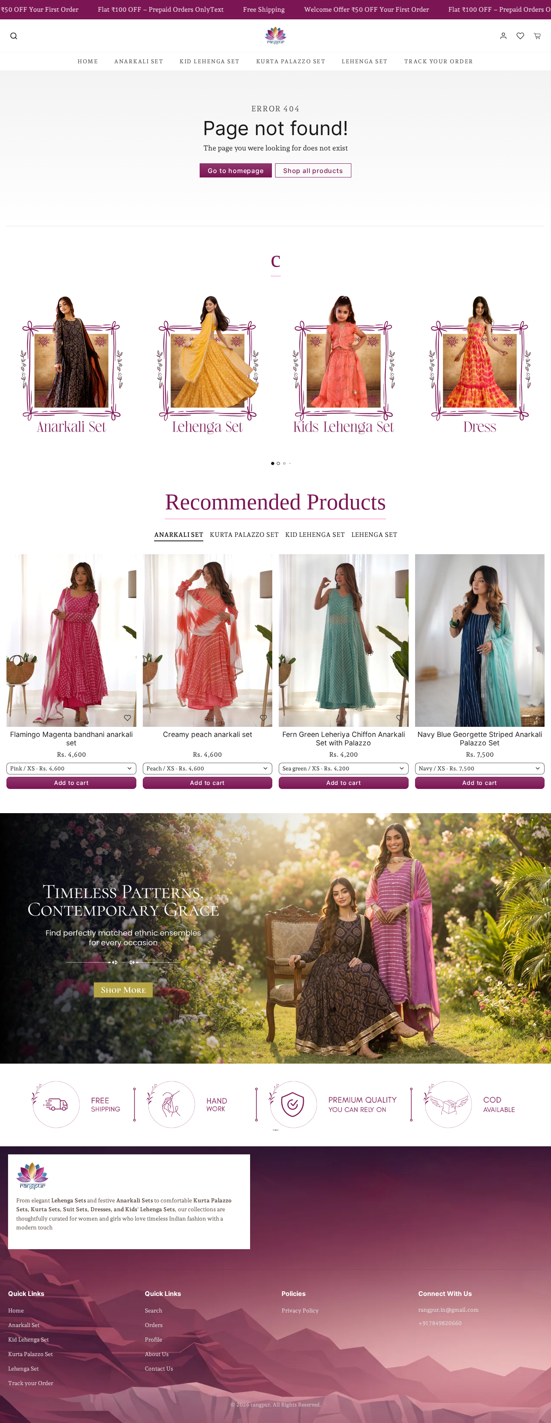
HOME (87, 61)
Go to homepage (235, 171)
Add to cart (71, 782)
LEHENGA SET (365, 61)
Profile (153, 1339)
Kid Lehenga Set (28, 1339)
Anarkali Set (24, 1325)
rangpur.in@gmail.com (448, 1309)
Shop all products (313, 171)
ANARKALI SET (138, 61)
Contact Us (159, 1368)
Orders (154, 1325)
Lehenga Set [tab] (374, 534)
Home (16, 1310)
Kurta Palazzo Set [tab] (244, 534)
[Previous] (14, 640)
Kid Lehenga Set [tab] (315, 534)
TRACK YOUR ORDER (439, 61)
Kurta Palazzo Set (30, 1354)
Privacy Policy (300, 1310)
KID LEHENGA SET (209, 61)
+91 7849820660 (440, 1323)
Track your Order (30, 1383)
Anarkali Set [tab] (178, 534)
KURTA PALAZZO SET (291, 61)
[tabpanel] (275, 684)
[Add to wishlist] (127, 718)
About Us (157, 1354)
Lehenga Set (23, 1368)
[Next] (128, 640)
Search (153, 1310)
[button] (14, 36)
